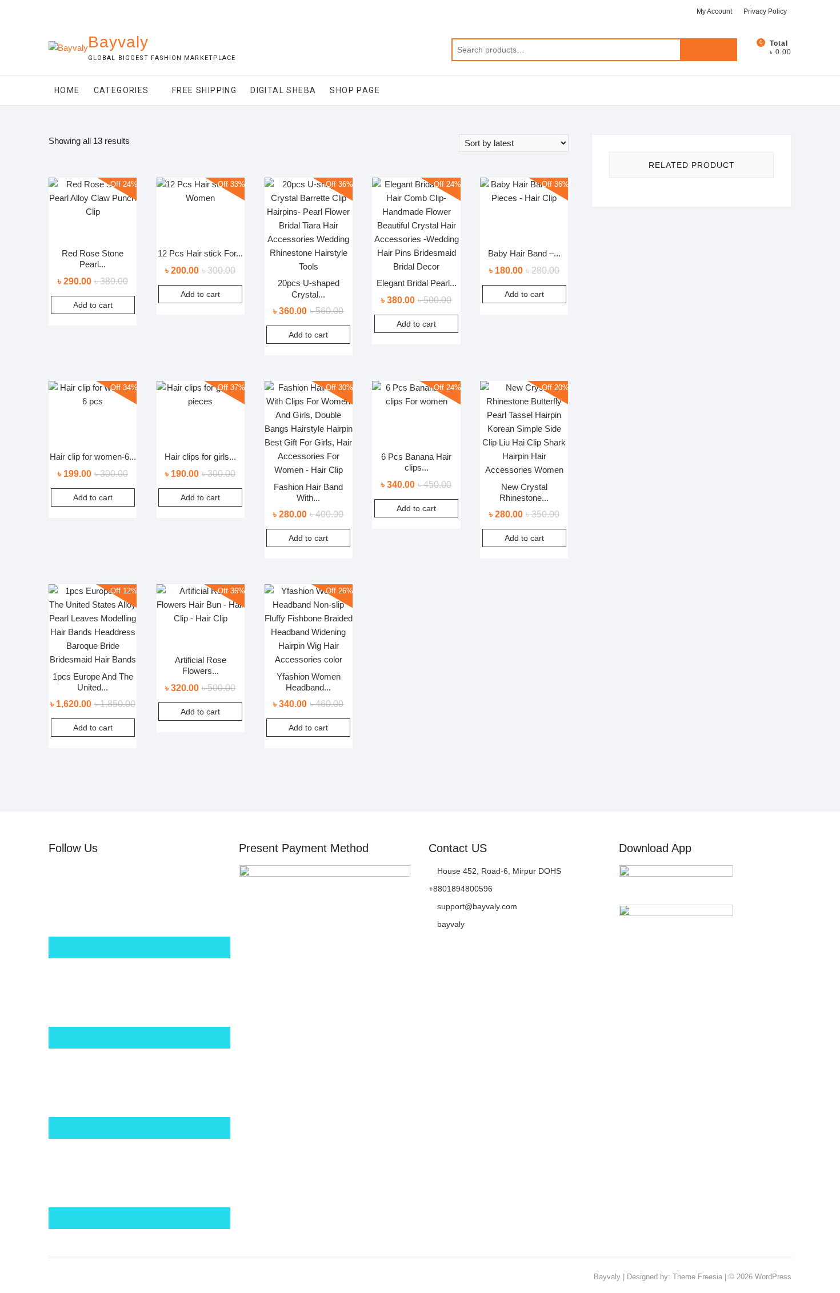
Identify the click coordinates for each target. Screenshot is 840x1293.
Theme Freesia (697, 1276)
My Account (714, 11)
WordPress (773, 1276)
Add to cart (93, 305)
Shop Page (355, 90)
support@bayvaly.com (476, 906)
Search (708, 49)
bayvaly (450, 924)
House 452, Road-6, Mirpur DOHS (498, 871)
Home (67, 90)
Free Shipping (204, 90)
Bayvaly (118, 42)
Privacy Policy (765, 11)
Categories (121, 90)
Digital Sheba (283, 90)
